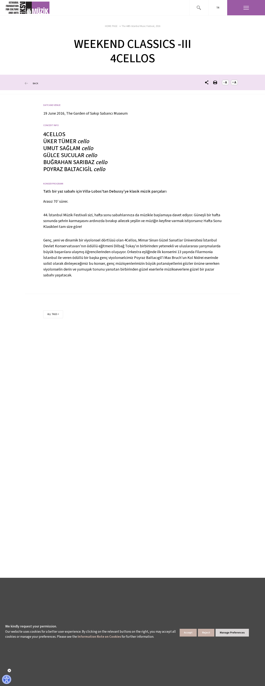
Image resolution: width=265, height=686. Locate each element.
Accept (188, 633)
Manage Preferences (232, 633)
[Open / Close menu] (246, 7)
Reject (206, 633)
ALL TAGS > (53, 314)
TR (217, 8)
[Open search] (199, 7)
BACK (35, 83)
